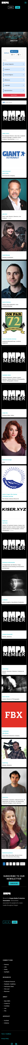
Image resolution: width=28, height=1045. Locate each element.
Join (5, 1008)
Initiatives (6, 1023)
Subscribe (14, 883)
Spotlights (6, 972)
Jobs (5, 967)
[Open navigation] (26, 2)
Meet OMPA (7, 1001)
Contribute (6, 1006)
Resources (6, 991)
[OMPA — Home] (5, 2)
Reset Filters (14, 95)
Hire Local (6, 989)
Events (5, 969)
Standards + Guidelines (10, 984)
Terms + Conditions (6, 1034)
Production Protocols (9, 981)
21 (17, 864)
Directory (6, 964)
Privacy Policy (5, 1038)
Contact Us (7, 1003)
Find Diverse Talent (9, 986)
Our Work (6, 1020)
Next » (22, 864)
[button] (14, 64)
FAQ (5, 1011)
